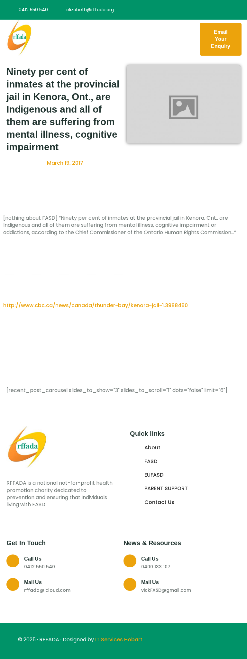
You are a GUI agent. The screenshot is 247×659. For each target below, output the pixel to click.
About (152, 447)
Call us (32, 559)
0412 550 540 (39, 566)
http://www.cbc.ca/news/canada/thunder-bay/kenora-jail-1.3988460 (95, 305)
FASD (150, 461)
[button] (114, 39)
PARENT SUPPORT (166, 488)
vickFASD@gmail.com (166, 590)
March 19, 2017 (65, 163)
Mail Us (33, 582)
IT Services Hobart (118, 639)
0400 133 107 (155, 566)
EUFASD (153, 475)
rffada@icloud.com (47, 590)
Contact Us (159, 502)
